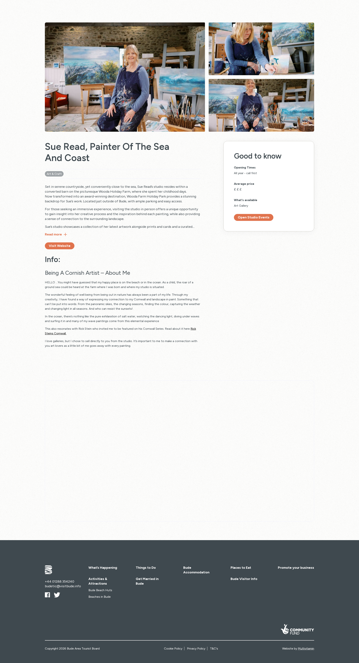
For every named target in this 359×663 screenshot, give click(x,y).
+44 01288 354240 (59, 581)
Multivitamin (306, 648)
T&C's (214, 648)
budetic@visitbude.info (63, 586)
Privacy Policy (196, 648)
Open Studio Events (253, 217)
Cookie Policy (173, 648)
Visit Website (59, 246)
